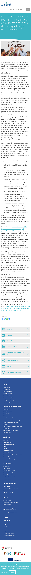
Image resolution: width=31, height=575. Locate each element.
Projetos (5, 424)
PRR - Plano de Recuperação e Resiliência (12, 426)
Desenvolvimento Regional (12, 406)
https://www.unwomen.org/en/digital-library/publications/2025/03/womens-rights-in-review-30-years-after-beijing (15, 308)
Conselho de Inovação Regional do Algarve (12, 418)
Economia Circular (7, 457)
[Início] (6, 3)
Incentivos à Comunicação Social (10, 502)
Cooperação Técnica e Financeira (10, 488)
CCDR (5, 384)
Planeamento (6, 409)
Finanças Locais (6, 490)
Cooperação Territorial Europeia (10, 430)
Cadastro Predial (7, 479)
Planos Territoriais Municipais (10, 472)
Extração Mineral (7, 452)
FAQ (5, 524)
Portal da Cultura (7, 504)
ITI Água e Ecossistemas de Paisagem (11, 422)
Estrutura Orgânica (7, 391)
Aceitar (12, 572)
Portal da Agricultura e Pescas (10, 512)
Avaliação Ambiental (8, 450)
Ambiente (6, 437)
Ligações (6, 527)
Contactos (6, 522)
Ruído (4, 446)
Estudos (5, 416)
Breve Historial (6, 389)
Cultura (5, 497)
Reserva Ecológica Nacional (9, 470)
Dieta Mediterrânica (7, 411)
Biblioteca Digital (7, 402)
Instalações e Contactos (8, 395)
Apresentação (6, 387)
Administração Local (9, 483)
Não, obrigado (4, 572)
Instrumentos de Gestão (8, 398)
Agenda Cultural (7, 500)
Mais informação (25, 568)
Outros (6, 517)
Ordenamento (7, 463)
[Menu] (28, 9)
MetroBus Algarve (7, 432)
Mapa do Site (7, 520)
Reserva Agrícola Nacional (9, 475)
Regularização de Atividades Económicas (12, 454)
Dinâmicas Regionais (8, 413)
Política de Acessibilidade (9, 535)
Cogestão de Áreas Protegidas (10, 459)
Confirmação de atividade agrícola (11, 477)
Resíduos (5, 448)
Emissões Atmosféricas (8, 444)
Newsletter (6, 529)
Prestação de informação (9, 400)
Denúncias (6, 531)
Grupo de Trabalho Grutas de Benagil (11, 420)
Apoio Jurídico (6, 486)
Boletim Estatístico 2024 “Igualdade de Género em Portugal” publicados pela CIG (14, 229)
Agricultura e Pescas (9, 509)
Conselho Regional (7, 393)
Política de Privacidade (9, 533)
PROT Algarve (6, 468)
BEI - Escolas (6, 428)
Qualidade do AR (7, 442)
